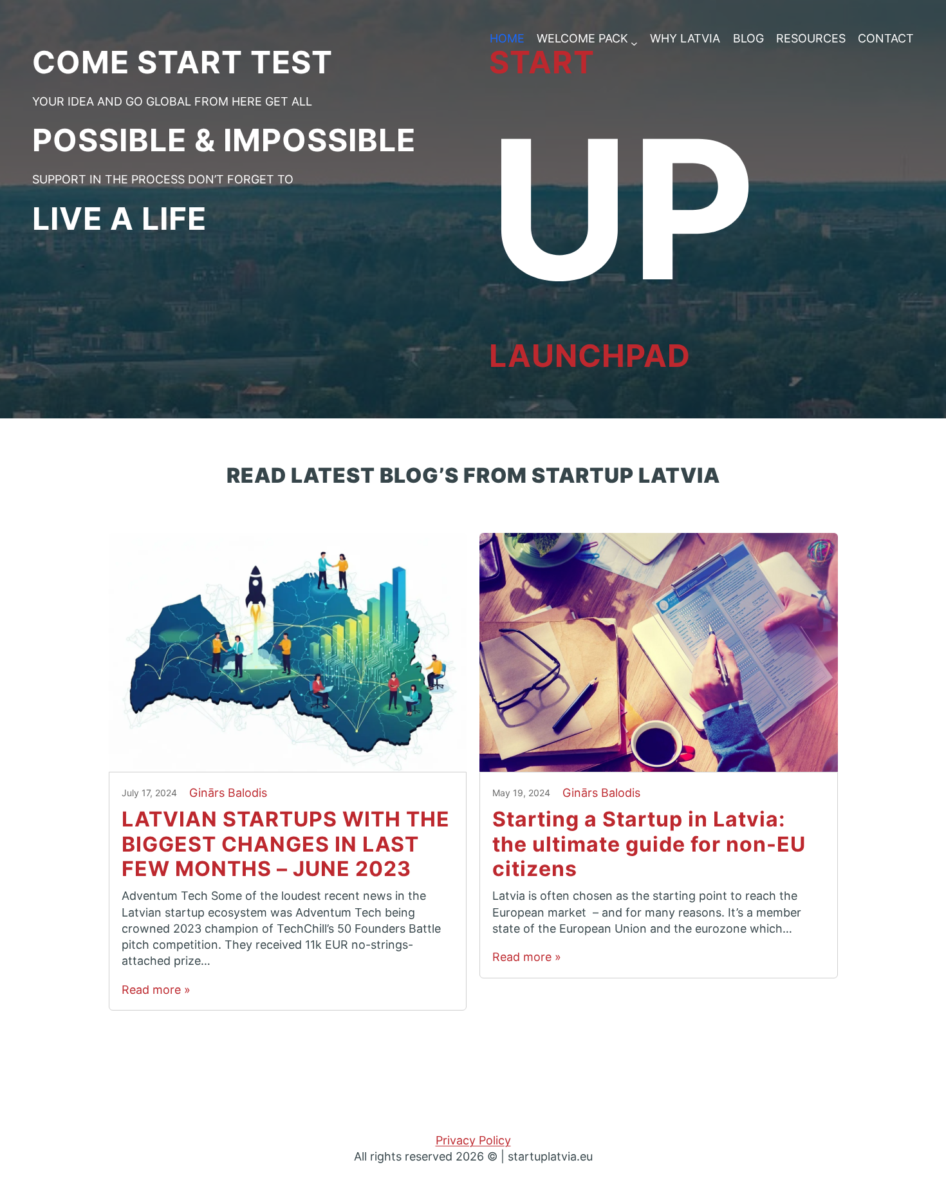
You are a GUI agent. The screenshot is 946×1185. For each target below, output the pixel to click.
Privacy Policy (473, 1140)
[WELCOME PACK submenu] (634, 38)
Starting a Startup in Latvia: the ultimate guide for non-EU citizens (649, 844)
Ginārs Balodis (228, 792)
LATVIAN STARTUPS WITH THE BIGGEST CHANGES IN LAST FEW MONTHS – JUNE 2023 (286, 844)
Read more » (156, 989)
